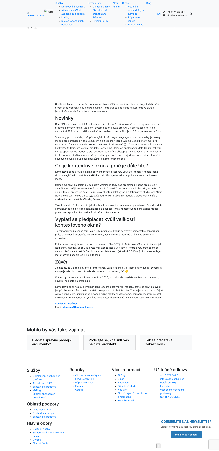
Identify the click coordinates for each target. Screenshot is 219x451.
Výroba (37, 439)
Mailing (65, 17)
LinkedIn (165, 386)
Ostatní (79, 389)
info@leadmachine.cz (176, 15)
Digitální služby (101, 6)
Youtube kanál (126, 400)
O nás (125, 2)
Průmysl (97, 17)
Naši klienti (124, 382)
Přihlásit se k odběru (186, 434)
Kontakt (132, 13)
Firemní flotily (100, 20)
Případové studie (84, 382)
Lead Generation (42, 409)
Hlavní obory (94, 2)
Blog (148, 2)
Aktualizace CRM (71, 10)
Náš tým (122, 389)
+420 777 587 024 (175, 12)
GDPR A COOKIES (170, 396)
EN (159, 13)
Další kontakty (168, 382)
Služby (59, 2)
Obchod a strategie (44, 413)
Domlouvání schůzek (73, 6)
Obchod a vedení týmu (88, 375)
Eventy (79, 386)
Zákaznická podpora (73, 13)
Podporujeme (135, 24)
